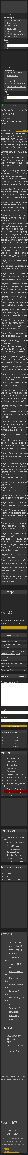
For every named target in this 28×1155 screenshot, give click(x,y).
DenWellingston (16, 997)
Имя (3, 710)
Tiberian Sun (12, 23)
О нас (6, 42)
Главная (8, 14)
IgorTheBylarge (16, 984)
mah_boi (13, 953)
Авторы (7, 1148)
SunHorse (13, 1008)
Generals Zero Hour (16, 31)
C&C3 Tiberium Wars (16, 34)
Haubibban (14, 1011)
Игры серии (9, 17)
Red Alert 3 (12, 36)
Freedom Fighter (16, 991)
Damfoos (13, 949)
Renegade (11, 28)
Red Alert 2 (12, 25)
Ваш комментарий (9, 682)
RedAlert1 (13, 1019)
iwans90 (10, 123)
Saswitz (12, 942)
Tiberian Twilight (8, 105)
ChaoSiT (13, 964)
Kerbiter (13, 1004)
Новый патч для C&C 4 (10, 641)
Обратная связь (11, 1151)
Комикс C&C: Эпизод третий (13, 670)
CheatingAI (14, 1015)
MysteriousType (16, 978)
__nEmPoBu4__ (16, 957)
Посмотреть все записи (14, 627)
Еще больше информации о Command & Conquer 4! (12, 652)
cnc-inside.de (22, 130)
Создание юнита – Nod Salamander (10, 646)
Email (4, 717)
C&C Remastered (14, 20)
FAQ (6, 39)
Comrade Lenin (16, 971)
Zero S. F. (13, 946)
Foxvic (12, 967)
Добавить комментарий (11, 121)
